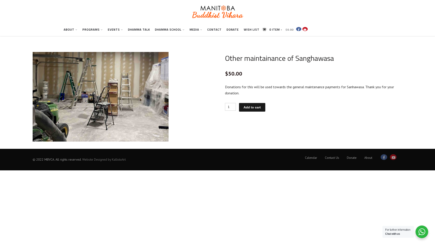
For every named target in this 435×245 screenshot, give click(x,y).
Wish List (251, 29)
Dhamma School (168, 29)
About (69, 29)
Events (114, 29)
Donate (233, 29)
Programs (91, 29)
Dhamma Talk (139, 29)
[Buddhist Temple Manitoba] (217, 21)
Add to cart (252, 107)
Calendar (311, 158)
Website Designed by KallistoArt (104, 159)
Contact (214, 29)
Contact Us (332, 158)
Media (194, 29)
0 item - (281, 29)
